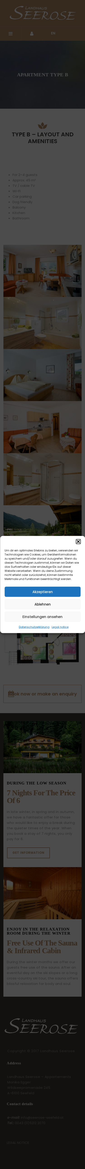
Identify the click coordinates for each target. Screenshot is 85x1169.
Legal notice (60, 627)
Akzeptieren (42, 591)
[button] (78, 541)
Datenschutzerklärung (34, 627)
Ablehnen (42, 604)
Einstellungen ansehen (42, 616)
